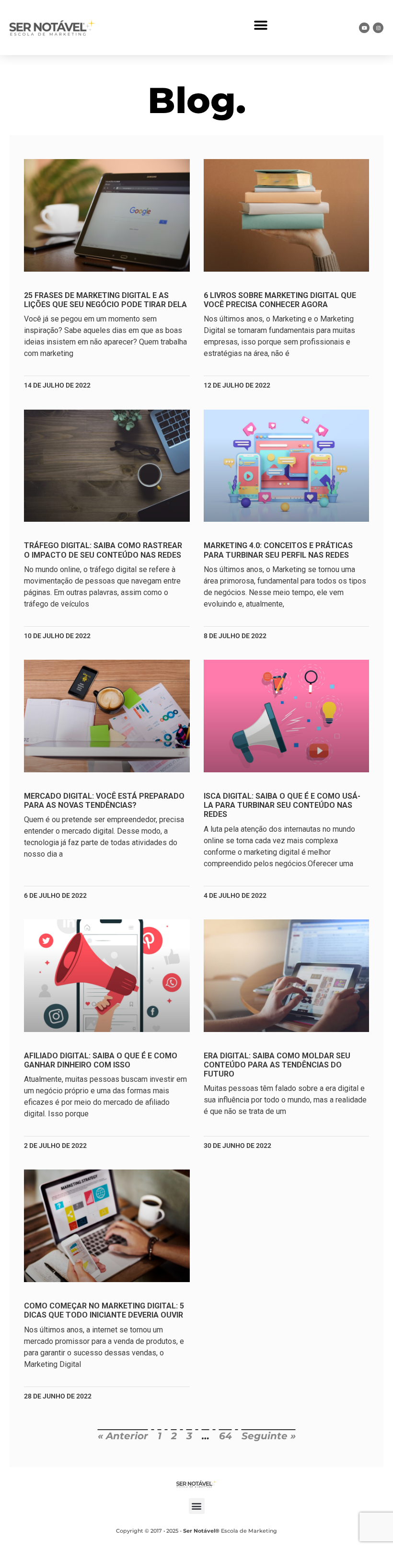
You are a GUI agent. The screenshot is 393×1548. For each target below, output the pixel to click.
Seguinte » (269, 1436)
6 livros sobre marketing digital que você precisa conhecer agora (280, 300)
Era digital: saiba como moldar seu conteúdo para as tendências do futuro (277, 1064)
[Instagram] (378, 28)
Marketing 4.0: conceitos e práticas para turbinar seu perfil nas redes (278, 550)
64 (225, 1436)
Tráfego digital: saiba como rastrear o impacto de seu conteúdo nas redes (103, 550)
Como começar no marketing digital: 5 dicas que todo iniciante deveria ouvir (104, 1310)
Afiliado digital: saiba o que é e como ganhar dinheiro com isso (100, 1060)
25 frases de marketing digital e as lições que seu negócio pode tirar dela (105, 300)
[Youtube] (364, 28)
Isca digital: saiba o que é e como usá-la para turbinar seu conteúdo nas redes (282, 805)
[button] (260, 25)
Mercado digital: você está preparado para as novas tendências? (104, 800)
